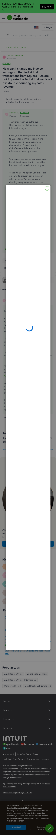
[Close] (47, 188)
